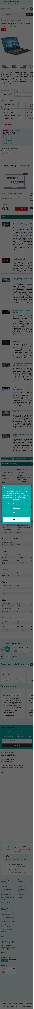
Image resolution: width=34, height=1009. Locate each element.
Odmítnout (16, 513)
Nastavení (16, 508)
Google (19, 496)
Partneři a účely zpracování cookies (16, 504)
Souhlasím (16, 519)
